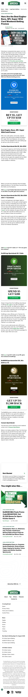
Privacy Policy (6, 608)
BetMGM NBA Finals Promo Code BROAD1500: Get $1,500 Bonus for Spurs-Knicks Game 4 (13, 515)
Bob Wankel (9, 27)
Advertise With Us (13, 584)
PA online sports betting (16, 61)
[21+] (8, 692)
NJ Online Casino (6, 652)
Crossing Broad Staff (7, 536)
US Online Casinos (7, 647)
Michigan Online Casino (8, 654)
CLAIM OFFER (14, 102)
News (3, 617)
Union (3, 629)
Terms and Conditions (7, 610)
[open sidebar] (3, 3)
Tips (10, 597)
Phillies (4, 622)
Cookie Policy (5, 613)
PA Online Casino (6, 650)
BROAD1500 (14, 407)
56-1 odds (9, 304)
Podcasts (21, 597)
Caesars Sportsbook (14, 427)
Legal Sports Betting (7, 13)
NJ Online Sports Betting (8, 642)
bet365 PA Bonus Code (8, 640)
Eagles (4, 620)
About (6, 597)
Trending (4, 631)
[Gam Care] (12, 692)
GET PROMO (14, 278)
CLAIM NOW (14, 123)
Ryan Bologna (6, 520)
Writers (15, 597)
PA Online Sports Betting (8, 638)
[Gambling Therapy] (18, 692)
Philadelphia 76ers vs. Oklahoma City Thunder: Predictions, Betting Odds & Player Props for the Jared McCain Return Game (14, 531)
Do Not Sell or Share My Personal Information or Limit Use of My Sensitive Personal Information (14, 687)
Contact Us (14, 599)
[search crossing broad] (25, 3)
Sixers (3, 624)
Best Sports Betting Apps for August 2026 (13, 636)
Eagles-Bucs (16, 328)
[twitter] (24, 473)
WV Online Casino (6, 656)
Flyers (3, 626)
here (5, 189)
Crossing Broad (6, 604)
